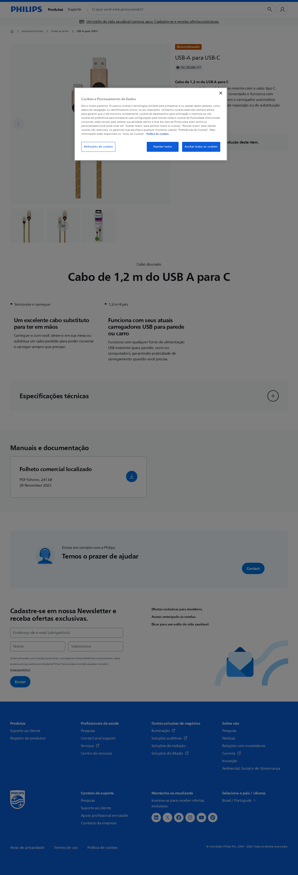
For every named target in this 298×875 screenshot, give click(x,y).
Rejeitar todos (162, 146)
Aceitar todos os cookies (201, 146)
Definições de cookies (98, 146)
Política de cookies (157, 133)
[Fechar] (221, 93)
